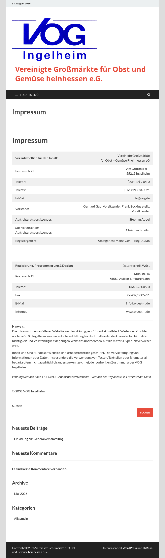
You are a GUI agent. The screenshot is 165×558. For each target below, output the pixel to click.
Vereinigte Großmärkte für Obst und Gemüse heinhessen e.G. (80, 73)
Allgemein (21, 518)
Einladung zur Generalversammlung (38, 439)
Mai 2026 (20, 493)
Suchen (17, 405)
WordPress (130, 548)
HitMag (147, 548)
